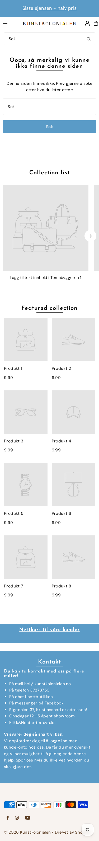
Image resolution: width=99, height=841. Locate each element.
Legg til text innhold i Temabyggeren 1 (45, 277)
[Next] (90, 236)
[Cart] (96, 23)
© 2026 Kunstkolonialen (28, 832)
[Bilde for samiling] (45, 228)
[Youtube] (27, 818)
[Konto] (87, 23)
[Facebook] (8, 818)
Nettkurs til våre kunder (49, 630)
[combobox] (49, 38)
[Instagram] (17, 818)
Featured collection (49, 308)
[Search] (88, 38)
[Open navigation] (10, 23)
